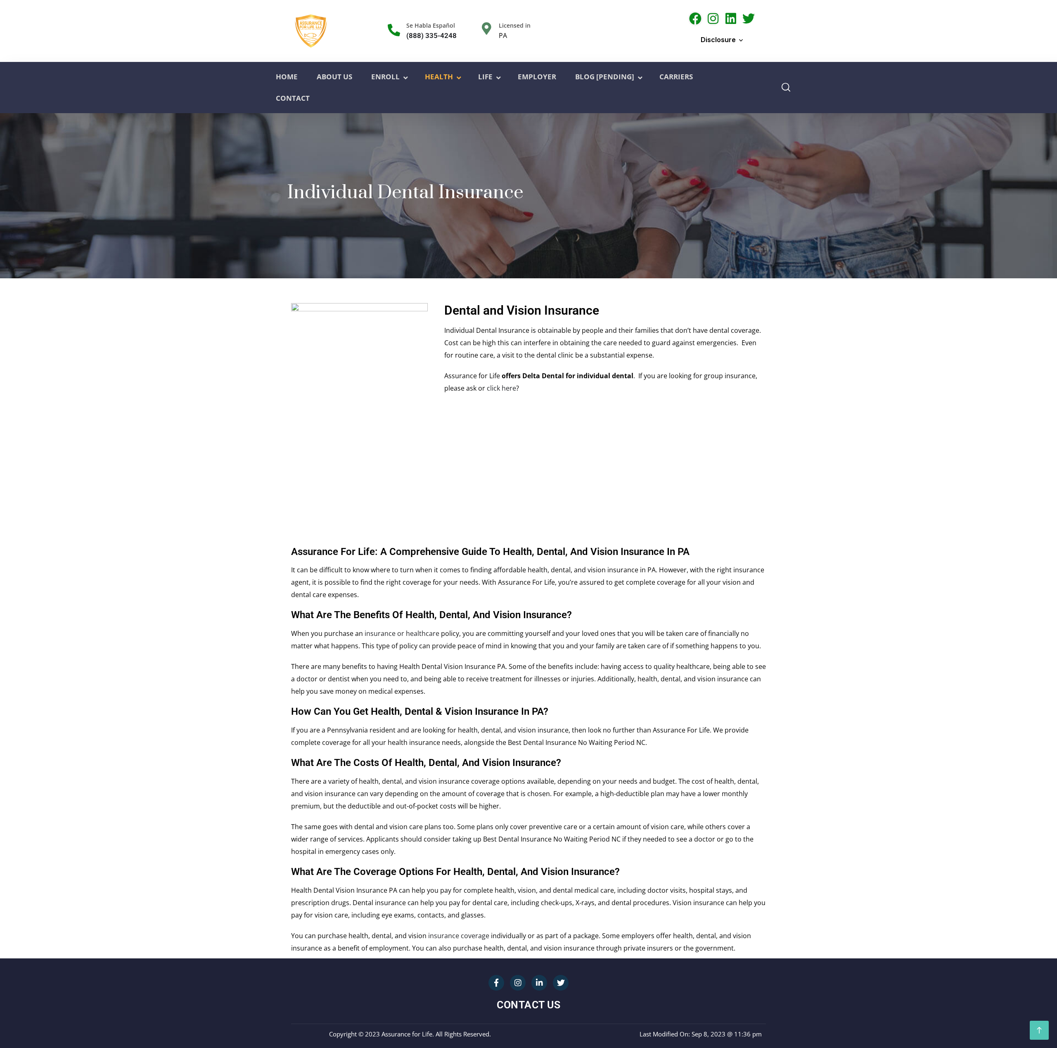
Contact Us (528, 1005)
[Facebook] (695, 18)
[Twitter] (748, 18)
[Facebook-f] (496, 983)
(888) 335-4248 (431, 35)
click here (501, 388)
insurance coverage (458, 935)
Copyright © (346, 1034)
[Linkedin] (730, 18)
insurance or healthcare (402, 633)
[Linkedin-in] (539, 983)
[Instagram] (713, 18)
